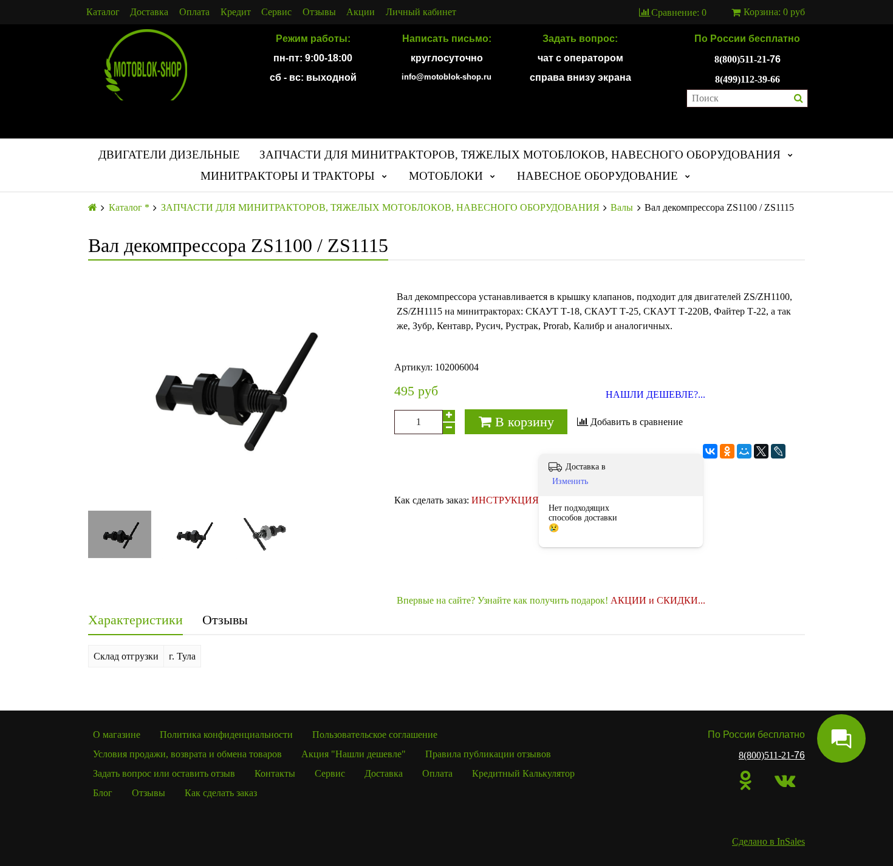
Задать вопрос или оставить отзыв (164, 773)
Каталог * (129, 208)
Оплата (194, 12)
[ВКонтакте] (710, 451)
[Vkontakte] (785, 780)
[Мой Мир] (744, 451)
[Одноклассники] (727, 451)
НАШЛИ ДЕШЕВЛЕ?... (655, 395)
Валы (622, 208)
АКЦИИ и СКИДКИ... (658, 600)
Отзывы (319, 12)
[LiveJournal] (778, 451)
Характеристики (135, 619)
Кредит (236, 12)
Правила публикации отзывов (488, 754)
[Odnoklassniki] (746, 780)
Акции (360, 12)
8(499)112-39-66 (747, 79)
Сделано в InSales (768, 841)
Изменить (570, 481)
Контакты (275, 773)
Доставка (149, 12)
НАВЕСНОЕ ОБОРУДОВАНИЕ (597, 175)
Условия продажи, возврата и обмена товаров (187, 754)
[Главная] (92, 207)
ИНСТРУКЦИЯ (505, 500)
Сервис (276, 12)
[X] (761, 451)
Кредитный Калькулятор (523, 773)
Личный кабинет (421, 12)
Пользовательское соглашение (374, 734)
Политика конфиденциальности (226, 734)
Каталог (103, 12)
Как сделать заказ (221, 793)
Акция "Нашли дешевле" (353, 754)
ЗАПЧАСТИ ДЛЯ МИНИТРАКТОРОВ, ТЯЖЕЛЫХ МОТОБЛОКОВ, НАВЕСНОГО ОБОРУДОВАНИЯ (520, 154)
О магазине (116, 734)
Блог (102, 793)
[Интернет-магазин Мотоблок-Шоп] (146, 65)
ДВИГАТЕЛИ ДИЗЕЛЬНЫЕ (169, 154)
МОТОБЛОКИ (446, 175)
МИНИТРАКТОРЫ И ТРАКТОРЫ (287, 175)
